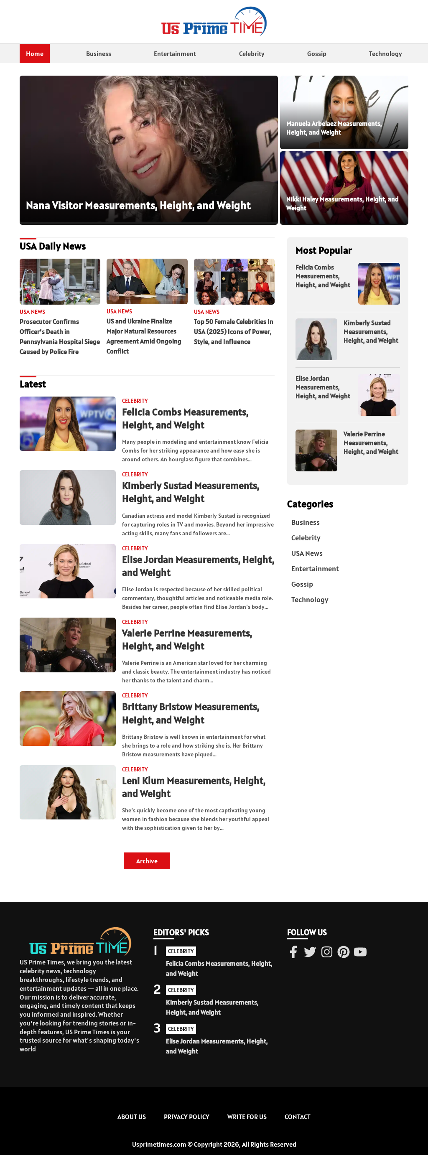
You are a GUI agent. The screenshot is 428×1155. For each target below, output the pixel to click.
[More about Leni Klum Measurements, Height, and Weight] (68, 793)
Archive (147, 861)
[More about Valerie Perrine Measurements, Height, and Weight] (68, 645)
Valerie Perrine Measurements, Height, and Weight (187, 639)
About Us (131, 1116)
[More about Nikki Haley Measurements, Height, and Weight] (344, 188)
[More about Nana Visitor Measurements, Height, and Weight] (149, 149)
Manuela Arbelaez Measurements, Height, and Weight (334, 127)
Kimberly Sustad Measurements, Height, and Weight (190, 492)
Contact (298, 1116)
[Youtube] (360, 953)
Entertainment (175, 53)
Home (34, 53)
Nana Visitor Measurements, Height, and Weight (138, 205)
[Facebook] (293, 953)
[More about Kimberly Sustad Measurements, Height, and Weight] (68, 498)
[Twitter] (310, 953)
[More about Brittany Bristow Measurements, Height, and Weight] (68, 719)
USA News (307, 553)
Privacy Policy (186, 1116)
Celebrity (252, 53)
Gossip (316, 53)
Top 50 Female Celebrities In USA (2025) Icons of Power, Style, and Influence (233, 331)
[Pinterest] (343, 953)
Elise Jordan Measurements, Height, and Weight (323, 387)
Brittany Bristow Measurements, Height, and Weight (190, 713)
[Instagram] (327, 953)
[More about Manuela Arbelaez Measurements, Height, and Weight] (344, 112)
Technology (385, 53)
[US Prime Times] (214, 21)
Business (98, 53)
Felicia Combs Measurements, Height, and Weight (185, 418)
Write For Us (247, 1116)
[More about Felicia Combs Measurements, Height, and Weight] (68, 424)
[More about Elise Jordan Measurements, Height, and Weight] (68, 572)
